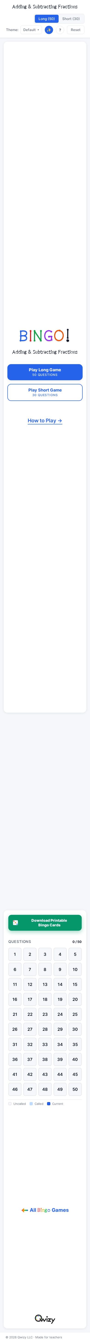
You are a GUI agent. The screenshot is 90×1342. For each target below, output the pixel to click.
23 (45, 1014)
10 (75, 969)
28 (45, 1029)
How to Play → (45, 420)
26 (15, 1029)
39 (60, 1059)
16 (14, 999)
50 (75, 1089)
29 (60, 1029)
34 (60, 1044)
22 (30, 1014)
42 (30, 1074)
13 (45, 984)
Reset (76, 30)
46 (15, 1089)
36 (15, 1059)
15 (75, 984)
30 (75, 1029)
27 (30, 1029)
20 (75, 999)
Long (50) (47, 19)
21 (15, 1014)
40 (75, 1059)
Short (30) (71, 19)
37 (30, 1059)
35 (75, 1044)
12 (30, 984)
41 (14, 1074)
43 (45, 1074)
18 (45, 999)
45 (75, 1074)
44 (60, 1074)
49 (60, 1089)
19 (60, 999)
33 (45, 1044)
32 (30, 1044)
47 (30, 1089)
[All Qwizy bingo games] (45, 1319)
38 (45, 1059)
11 (15, 984)
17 (30, 999)
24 (60, 1014)
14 (60, 984)
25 (75, 1014)
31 (14, 1044)
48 (45, 1089)
